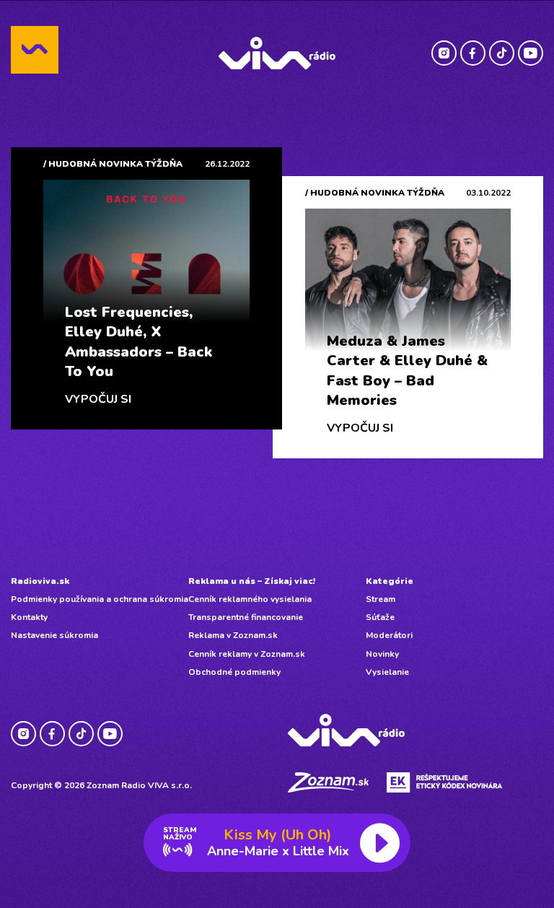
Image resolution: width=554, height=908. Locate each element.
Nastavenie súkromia (54, 635)
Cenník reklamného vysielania (250, 599)
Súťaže (380, 617)
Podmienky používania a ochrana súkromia (99, 599)
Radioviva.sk (40, 581)
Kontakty (29, 617)
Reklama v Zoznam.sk (233, 635)
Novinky (382, 654)
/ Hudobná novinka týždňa (113, 164)
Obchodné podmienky (234, 672)
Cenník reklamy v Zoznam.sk (246, 654)
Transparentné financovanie (245, 617)
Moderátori (389, 635)
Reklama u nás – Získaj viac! (251, 581)
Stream (380, 599)
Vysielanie (387, 672)
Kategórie (389, 581)
